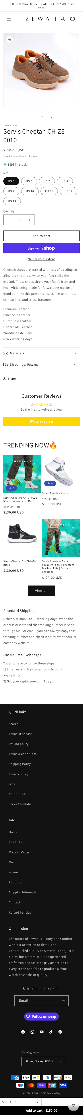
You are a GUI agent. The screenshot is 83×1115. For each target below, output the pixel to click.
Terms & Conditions (23, 754)
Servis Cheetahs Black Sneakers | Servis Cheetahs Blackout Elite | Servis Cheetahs (58, 566)
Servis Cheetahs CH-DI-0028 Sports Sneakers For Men (20, 499)
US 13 (12, 201)
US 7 (47, 181)
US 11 (49, 191)
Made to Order (19, 852)
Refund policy (19, 744)
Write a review (41, 421)
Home (13, 832)
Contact (14, 902)
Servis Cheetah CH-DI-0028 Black (19, 563)
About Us (15, 882)
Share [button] (12, 379)
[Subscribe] (63, 1000)
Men (12, 862)
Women (14, 872)
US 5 (11, 181)
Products (15, 842)
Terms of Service (20, 734)
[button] (9, 19)
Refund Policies (20, 912)
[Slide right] (51, 117)
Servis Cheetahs (20, 804)
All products (18, 794)
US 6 (29, 181)
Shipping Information (24, 892)
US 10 (30, 191)
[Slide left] (32, 117)
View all (41, 590)
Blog (12, 784)
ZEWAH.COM (39, 1093)
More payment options (41, 259)
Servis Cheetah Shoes (55, 493)
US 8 (65, 181)
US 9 (11, 191)
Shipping (8, 156)
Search (14, 724)
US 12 (68, 191)
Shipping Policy (20, 764)
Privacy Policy (18, 774)
